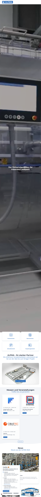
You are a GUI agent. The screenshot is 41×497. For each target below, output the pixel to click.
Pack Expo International (28, 409)
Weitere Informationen (7, 484)
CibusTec (5, 433)
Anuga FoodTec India (7, 409)
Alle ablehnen (16, 493)
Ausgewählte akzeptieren (7, 493)
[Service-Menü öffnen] (2, 494)
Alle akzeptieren (6, 491)
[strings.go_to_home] (7, 2)
